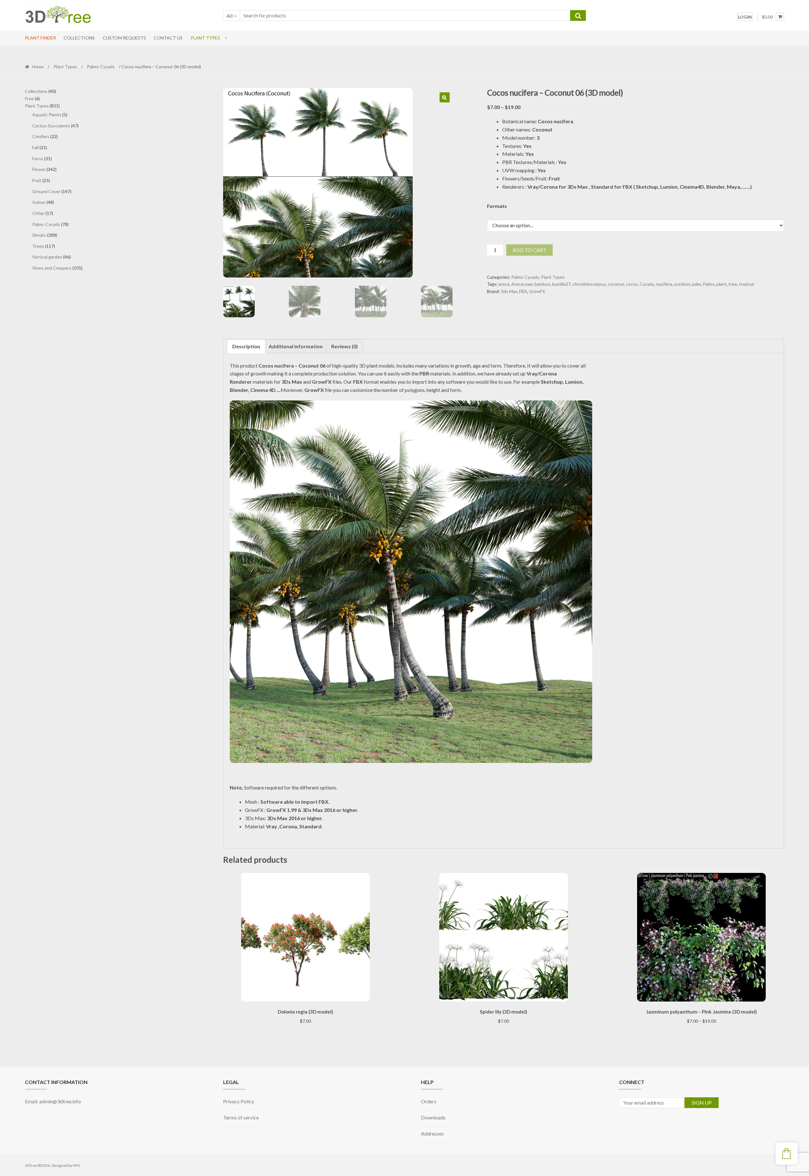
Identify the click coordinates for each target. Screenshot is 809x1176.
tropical (746, 284)
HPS (76, 1165)
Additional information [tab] (296, 346)
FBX (523, 291)
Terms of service (241, 1117)
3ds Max (509, 291)
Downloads (433, 1117)
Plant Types (205, 37)
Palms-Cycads (101, 66)
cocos (632, 284)
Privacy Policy (238, 1101)
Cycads (647, 284)
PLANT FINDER (40, 37)
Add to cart (529, 250)
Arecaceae (521, 284)
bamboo (542, 284)
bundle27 (561, 284)
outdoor (682, 284)
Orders (428, 1101)
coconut (616, 284)
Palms (709, 284)
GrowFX (537, 291)
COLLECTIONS (79, 37)
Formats (497, 206)
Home (38, 66)
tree (732, 284)
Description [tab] (246, 346)
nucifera (664, 284)
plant (721, 284)
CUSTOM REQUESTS (124, 37)
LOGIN (745, 17)
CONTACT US (168, 37)
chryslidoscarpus (589, 284)
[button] (445, 97)
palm (696, 284)
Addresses (432, 1133)
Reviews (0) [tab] (344, 346)
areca (504, 284)
